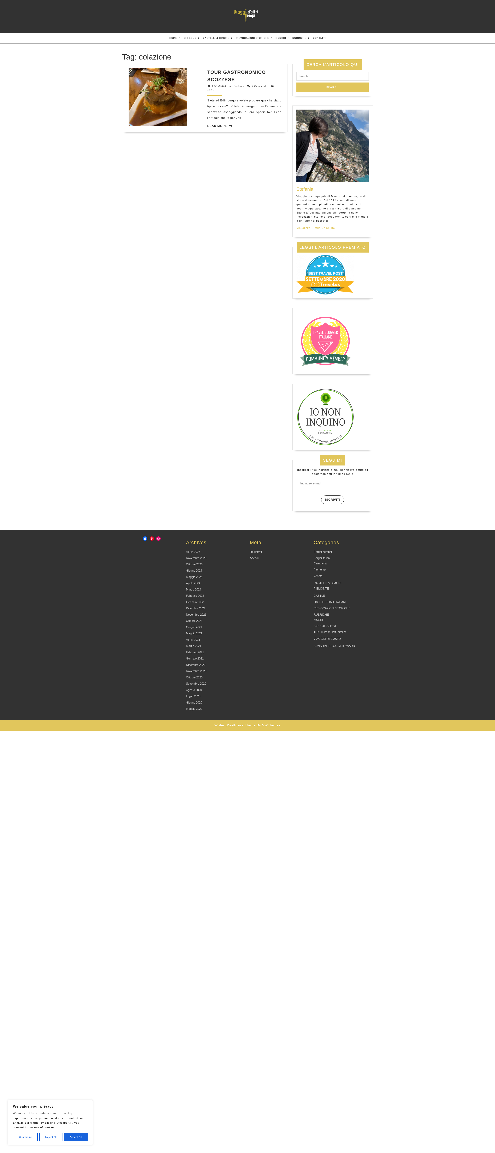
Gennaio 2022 (195, 602)
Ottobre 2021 (194, 620)
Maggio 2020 (194, 708)
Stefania (239, 86)
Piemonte (320, 569)
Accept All (76, 1137)
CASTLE (319, 595)
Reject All (50, 1137)
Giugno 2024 (194, 570)
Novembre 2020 (196, 671)
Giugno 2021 (194, 627)
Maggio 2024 (194, 577)
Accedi (254, 558)
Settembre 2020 (196, 683)
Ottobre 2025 (194, 564)
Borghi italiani (322, 558)
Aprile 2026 (193, 551)
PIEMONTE (321, 588)
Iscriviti (332, 499)
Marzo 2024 (193, 589)
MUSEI (318, 619)
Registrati (256, 551)
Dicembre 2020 (195, 664)
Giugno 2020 (194, 702)
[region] (50, 1122)
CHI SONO (189, 38)
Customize (25, 1137)
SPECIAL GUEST (325, 626)
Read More (217, 126)
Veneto (318, 576)
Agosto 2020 (194, 690)
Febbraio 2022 (195, 595)
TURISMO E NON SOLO (330, 632)
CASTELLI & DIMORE (216, 38)
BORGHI (281, 38)
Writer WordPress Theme (235, 725)
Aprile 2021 (193, 639)
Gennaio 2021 (195, 658)
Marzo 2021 (193, 646)
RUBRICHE (299, 38)
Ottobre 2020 (194, 677)
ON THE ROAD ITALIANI (330, 602)
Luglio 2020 (193, 696)
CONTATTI (319, 38)
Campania (320, 563)
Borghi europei (323, 551)
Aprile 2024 (193, 583)
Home (173, 38)
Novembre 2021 (196, 614)
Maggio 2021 (194, 633)
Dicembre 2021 (195, 608)
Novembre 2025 (196, 558)
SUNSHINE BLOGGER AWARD (334, 646)
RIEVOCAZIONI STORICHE (252, 38)
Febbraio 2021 (195, 652)
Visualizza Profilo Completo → (317, 227)
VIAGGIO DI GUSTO (327, 638)
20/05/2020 (219, 86)
